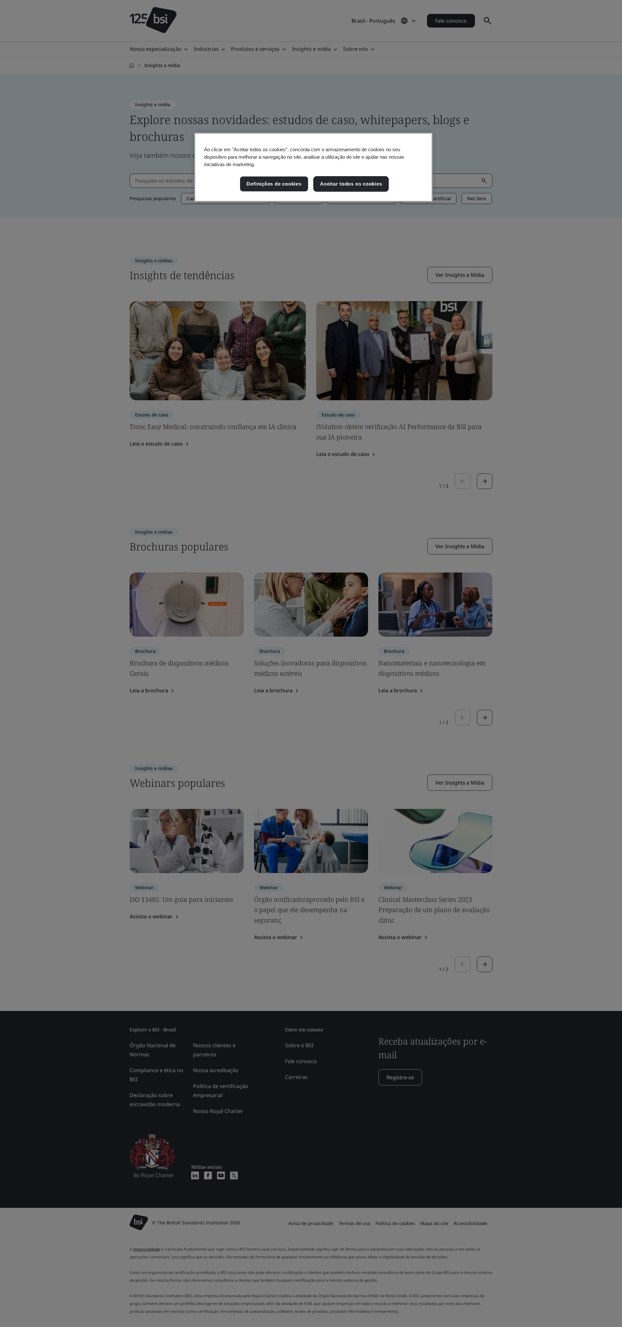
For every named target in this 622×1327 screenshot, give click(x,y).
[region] (313, 167)
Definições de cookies (274, 184)
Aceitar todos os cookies (351, 184)
